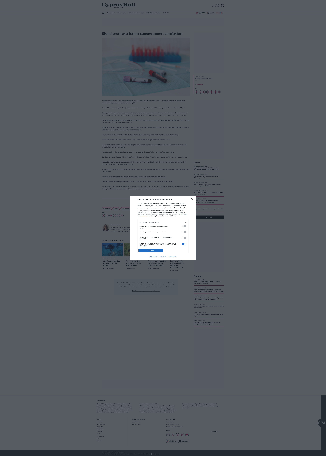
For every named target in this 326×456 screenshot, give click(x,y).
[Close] (192, 199)
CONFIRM (151, 250)
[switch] (184, 226)
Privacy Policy (172, 256)
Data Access (163, 256)
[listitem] (163, 222)
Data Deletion (153, 256)
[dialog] (163, 228)
